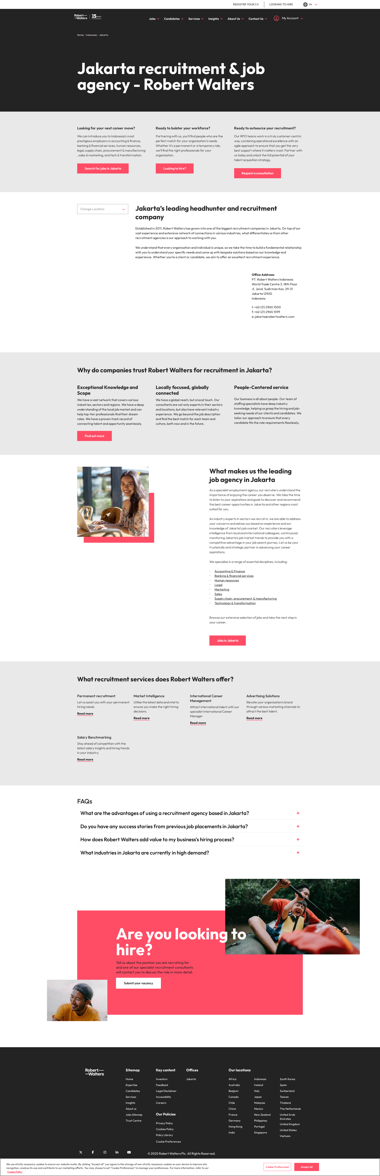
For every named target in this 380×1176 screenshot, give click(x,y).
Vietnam (285, 1136)
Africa (232, 1079)
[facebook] (92, 1152)
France (233, 1114)
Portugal (259, 1126)
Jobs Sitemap (134, 1114)
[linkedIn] (117, 1152)
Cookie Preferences (168, 1141)
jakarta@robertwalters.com (274, 317)
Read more (85, 713)
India (232, 1132)
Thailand (285, 1103)
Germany (234, 1120)
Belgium (233, 1091)
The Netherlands (290, 1109)
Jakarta (191, 1079)
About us (131, 1109)
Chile (232, 1103)
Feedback (162, 1085)
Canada (233, 1097)
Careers (161, 1103)
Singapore (260, 1132)
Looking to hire (281, 4)
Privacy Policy (164, 1123)
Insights (213, 19)
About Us (234, 19)
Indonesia (260, 1079)
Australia (234, 1085)
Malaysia (259, 1103)
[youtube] (129, 1152)
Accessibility (163, 1097)
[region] (190, 1167)
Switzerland (287, 1091)
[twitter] (80, 1152)
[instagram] (104, 1152)
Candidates (172, 19)
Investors (161, 1079)
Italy (256, 1091)
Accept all (307, 1166)
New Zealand (262, 1114)
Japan (258, 1097)
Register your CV (246, 4)
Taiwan (284, 1097)
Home (129, 1079)
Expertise (131, 1085)
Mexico (258, 1109)
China (232, 1109)
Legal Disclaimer (166, 1091)
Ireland (258, 1085)
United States (288, 1130)
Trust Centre (134, 1120)
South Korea (287, 1079)
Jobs (152, 19)
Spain (283, 1085)
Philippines (260, 1120)
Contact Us (256, 19)
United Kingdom (290, 1124)
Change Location (92, 209)
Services (194, 19)
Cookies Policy (165, 1129)
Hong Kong (235, 1126)
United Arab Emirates (287, 1117)
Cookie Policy (14, 1171)
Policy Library (164, 1135)
